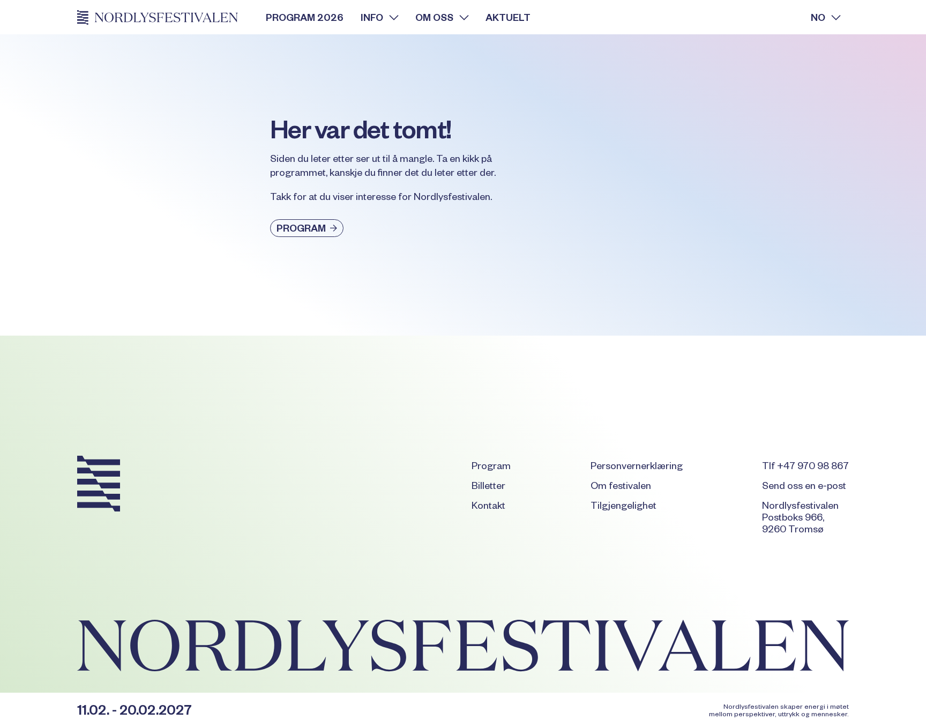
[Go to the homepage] (98, 486)
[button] (379, 17)
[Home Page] (163, 17)
